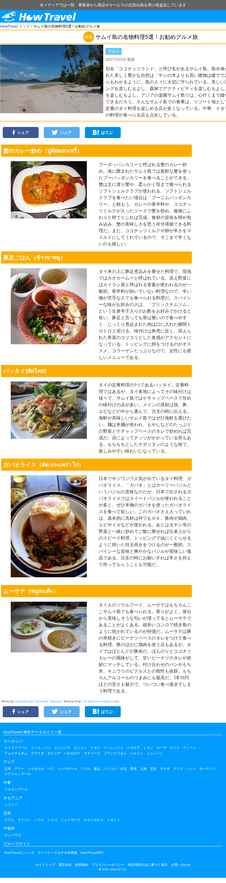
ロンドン (80, 748)
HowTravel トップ (15, 26)
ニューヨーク (70, 820)
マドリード (92, 753)
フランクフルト (115, 753)
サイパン (24, 820)
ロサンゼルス (94, 820)
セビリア (54, 753)
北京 (153, 768)
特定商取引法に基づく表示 (148, 865)
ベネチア (133, 748)
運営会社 (65, 865)
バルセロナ (72, 753)
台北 (123, 768)
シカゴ (52, 820)
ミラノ (148, 748)
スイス (175, 748)
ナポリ (95, 748)
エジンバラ (62, 748)
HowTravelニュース (19, 853)
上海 (143, 768)
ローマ (161, 748)
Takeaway (56, 701)
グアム (9, 820)
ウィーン (189, 748)
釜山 (97, 768)
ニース (36, 748)
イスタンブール (16, 789)
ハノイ (191, 768)
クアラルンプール (17, 774)
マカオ (165, 768)
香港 (133, 768)
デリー (19, 768)
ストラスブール (16, 748)
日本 (7, 768)
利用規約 (81, 865)
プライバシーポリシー (108, 865)
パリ (47, 748)
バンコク (110, 768)
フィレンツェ (113, 748)
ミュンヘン (155, 753)
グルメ (113, 51)
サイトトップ (45, 865)
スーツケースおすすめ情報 (57, 853)
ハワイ (39, 820)
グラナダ (37, 753)
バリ (50, 768)
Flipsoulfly (21, 701)
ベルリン (136, 753)
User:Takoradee (38, 701)
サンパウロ (12, 835)
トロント (113, 820)
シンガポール (67, 768)
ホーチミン (208, 768)
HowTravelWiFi (92, 853)
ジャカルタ (36, 768)
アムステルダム (16, 753)
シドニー (11, 804)
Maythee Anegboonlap (103, 701)
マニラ (178, 768)
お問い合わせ (181, 865)
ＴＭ (84, 701)
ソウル (85, 768)
